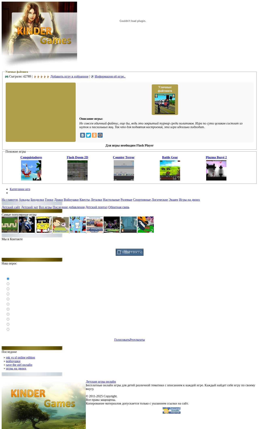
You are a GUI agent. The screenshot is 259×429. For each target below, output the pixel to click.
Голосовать (122, 339)
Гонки (49, 199)
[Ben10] (112, 231)
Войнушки (71, 199)
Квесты (85, 199)
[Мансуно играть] (27, 231)
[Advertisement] (40, 112)
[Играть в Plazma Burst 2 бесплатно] (216, 179)
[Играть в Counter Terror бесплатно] (124, 179)
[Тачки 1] (95, 231)
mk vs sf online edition (20, 357)
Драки (58, 199)
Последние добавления (69, 207)
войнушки (13, 361)
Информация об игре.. (110, 76)
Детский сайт (11, 207)
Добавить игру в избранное (69, 76)
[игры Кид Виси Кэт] (61, 231)
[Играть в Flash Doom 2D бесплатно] (77, 179)
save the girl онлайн (19, 364)
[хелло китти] (78, 231)
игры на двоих (16, 368)
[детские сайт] (171, 412)
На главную (10, 199)
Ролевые (126, 199)
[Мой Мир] (100, 135)
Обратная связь (118, 207)
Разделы (15, 192)
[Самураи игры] (146, 231)
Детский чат (29, 207)
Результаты (137, 339)
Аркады (24, 199)
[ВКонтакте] (82, 135)
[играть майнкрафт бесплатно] (10, 231)
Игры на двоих (189, 199)
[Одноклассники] (94, 135)
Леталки (96, 199)
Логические (160, 199)
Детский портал (96, 207)
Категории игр (20, 189)
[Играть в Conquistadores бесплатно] (31, 179)
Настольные (111, 199)
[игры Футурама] (129, 231)
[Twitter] (88, 135)
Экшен (173, 199)
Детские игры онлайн (101, 381)
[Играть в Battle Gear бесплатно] (170, 179)
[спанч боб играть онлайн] (44, 231)
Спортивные (142, 199)
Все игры (45, 207)
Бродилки (37, 199)
